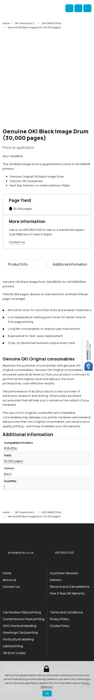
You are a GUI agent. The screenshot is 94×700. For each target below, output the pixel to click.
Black (8, 474)
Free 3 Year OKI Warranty (67, 593)
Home (6, 23)
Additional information (70, 264)
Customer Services (64, 573)
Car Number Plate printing (22, 612)
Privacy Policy (59, 619)
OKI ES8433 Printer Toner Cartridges (53, 23)
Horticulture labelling (18, 639)
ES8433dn (10, 448)
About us (9, 580)
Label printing (13, 646)
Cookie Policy (60, 626)
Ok (47, 693)
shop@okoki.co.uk (21, 552)
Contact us (17, 242)
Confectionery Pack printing (23, 619)
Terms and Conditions (66, 612)
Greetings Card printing (20, 632)
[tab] (25, 265)
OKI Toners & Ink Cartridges (26, 23)
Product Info (18, 264)
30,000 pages (13, 461)
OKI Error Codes (14, 653)
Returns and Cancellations (69, 586)
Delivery (56, 580)
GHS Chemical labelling (19, 626)
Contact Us (11, 586)
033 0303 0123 (32, 230)
